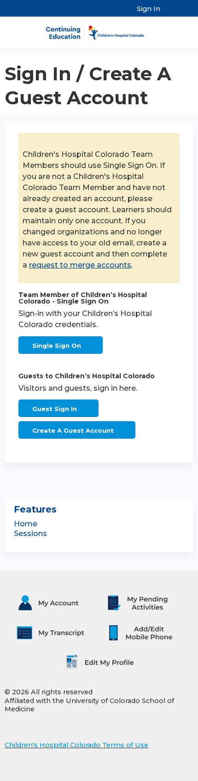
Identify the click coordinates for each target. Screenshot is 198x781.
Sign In (148, 9)
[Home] (99, 30)
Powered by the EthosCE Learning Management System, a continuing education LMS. (160, 774)
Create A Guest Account (73, 430)
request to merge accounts (80, 265)
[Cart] (171, 13)
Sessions (30, 533)
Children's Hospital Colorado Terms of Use (76, 745)
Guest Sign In (54, 408)
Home (25, 523)
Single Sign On (56, 345)
